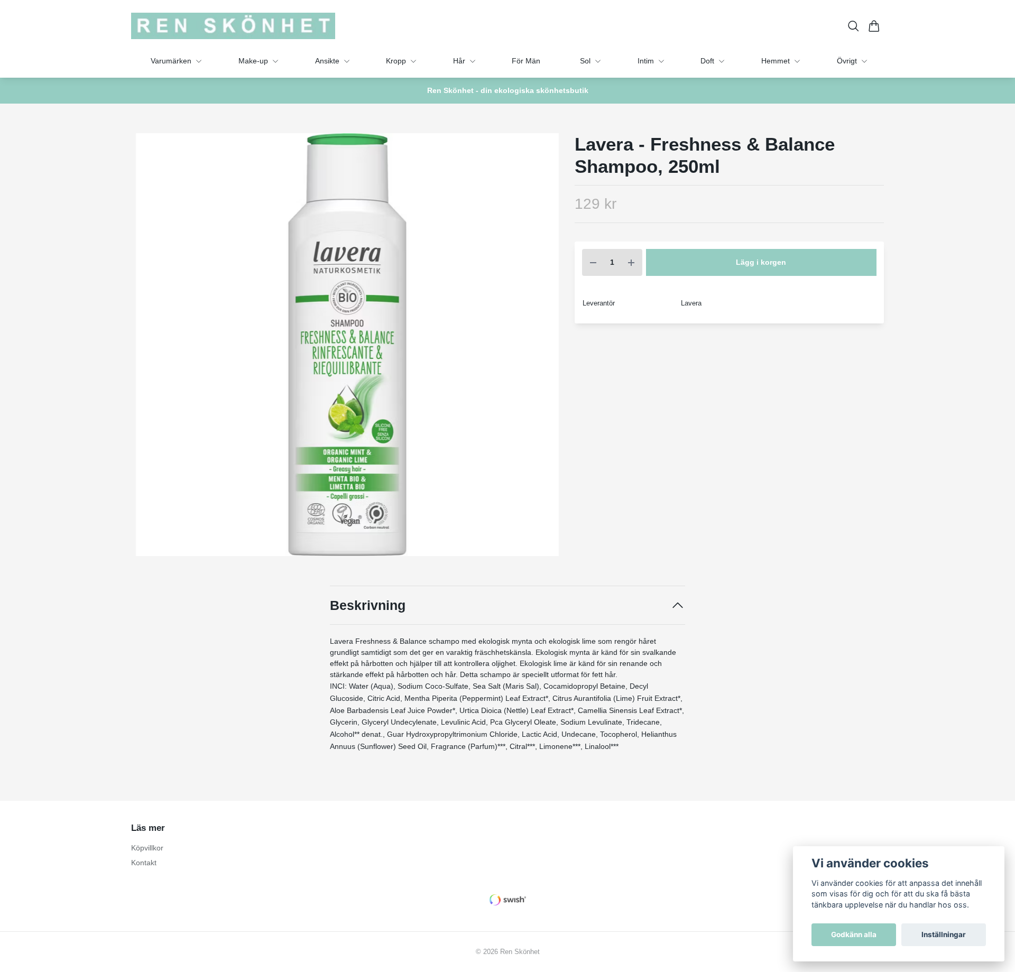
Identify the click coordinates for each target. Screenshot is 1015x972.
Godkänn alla (853, 934)
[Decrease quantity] (593, 262)
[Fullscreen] (347, 344)
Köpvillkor (147, 848)
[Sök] (853, 26)
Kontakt (143, 862)
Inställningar (943, 934)
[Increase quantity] (631, 262)
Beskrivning (367, 605)
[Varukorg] (874, 26)
